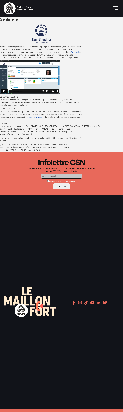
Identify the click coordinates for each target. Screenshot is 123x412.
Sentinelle (75, 52)
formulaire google (36, 117)
